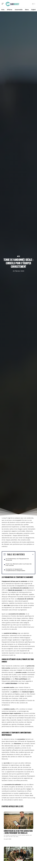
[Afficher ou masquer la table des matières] (29, 554)
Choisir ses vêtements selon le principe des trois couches (18, 564)
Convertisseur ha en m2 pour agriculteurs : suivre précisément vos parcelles (18, 832)
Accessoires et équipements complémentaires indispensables (15, 569)
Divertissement (11, 848)
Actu (18, 256)
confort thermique (11, 683)
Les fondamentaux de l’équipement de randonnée (17, 559)
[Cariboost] (12, 4)
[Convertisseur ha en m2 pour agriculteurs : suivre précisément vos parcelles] (18, 820)
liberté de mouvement (15, 590)
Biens (7, 813)
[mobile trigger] (3, 4)
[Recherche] (29, 4)
